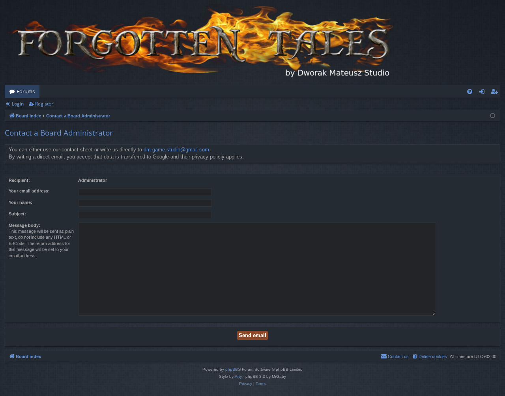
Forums (26, 91)
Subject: (17, 213)
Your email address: (29, 191)
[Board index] (202, 42)
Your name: (20, 202)
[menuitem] (470, 91)
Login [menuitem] (483, 93)
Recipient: (19, 180)
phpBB (231, 369)
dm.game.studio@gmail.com (176, 150)
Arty (238, 376)
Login (18, 103)
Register (44, 103)
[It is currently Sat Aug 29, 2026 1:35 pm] (492, 116)
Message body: (24, 225)
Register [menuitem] (496, 93)
